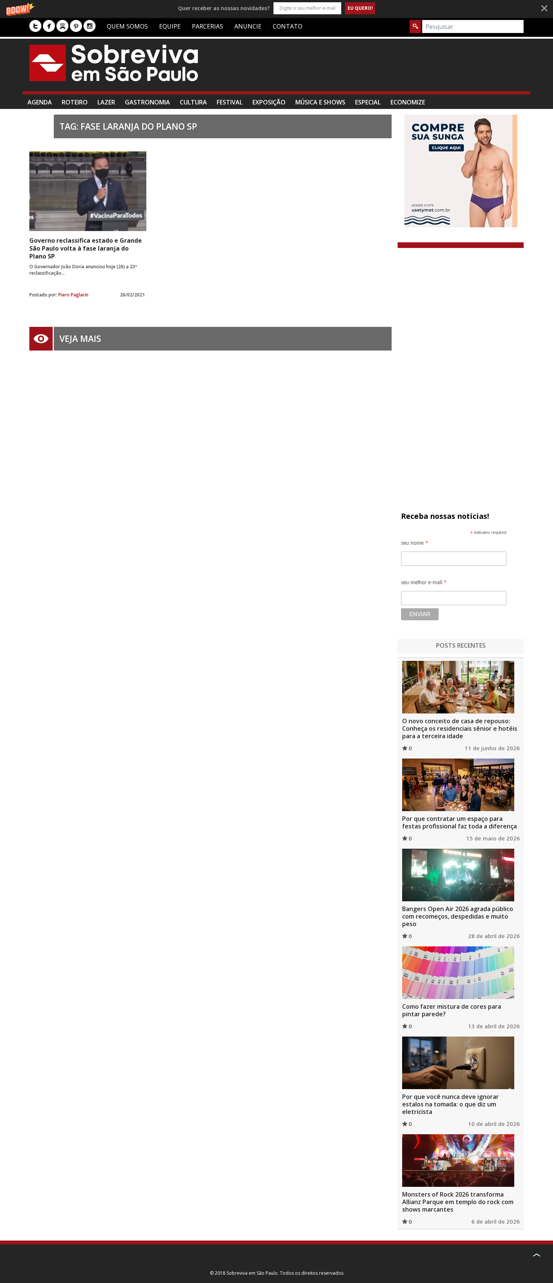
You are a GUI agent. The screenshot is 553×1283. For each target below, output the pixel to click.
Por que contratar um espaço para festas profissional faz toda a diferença (459, 822)
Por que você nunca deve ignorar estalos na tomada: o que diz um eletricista (450, 1104)
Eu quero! (360, 8)
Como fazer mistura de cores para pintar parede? (451, 1010)
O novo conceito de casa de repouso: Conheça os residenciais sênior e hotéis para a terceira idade (459, 728)
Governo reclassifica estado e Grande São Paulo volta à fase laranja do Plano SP (85, 248)
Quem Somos (127, 26)
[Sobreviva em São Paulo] (113, 62)
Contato (287, 26)
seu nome (414, 544)
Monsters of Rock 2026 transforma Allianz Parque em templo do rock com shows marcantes (458, 1201)
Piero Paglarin (73, 295)
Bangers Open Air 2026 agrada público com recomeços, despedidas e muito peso (457, 916)
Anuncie (247, 26)
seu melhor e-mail (424, 584)
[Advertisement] (387, 69)
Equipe (170, 26)
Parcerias (207, 26)
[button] (276, 8)
